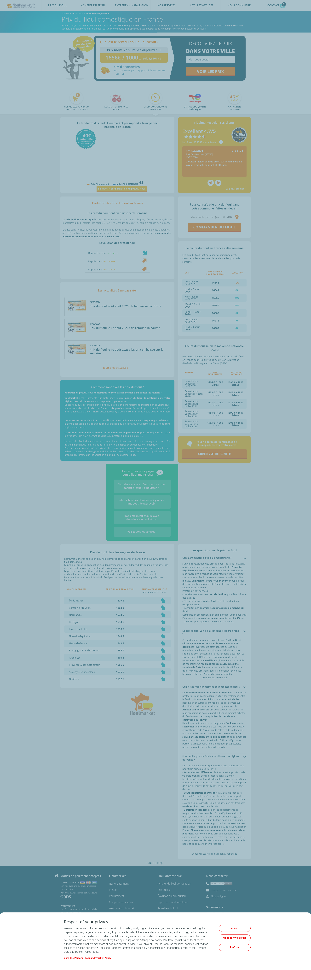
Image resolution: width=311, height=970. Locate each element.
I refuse (234, 947)
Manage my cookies (235, 937)
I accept (234, 928)
